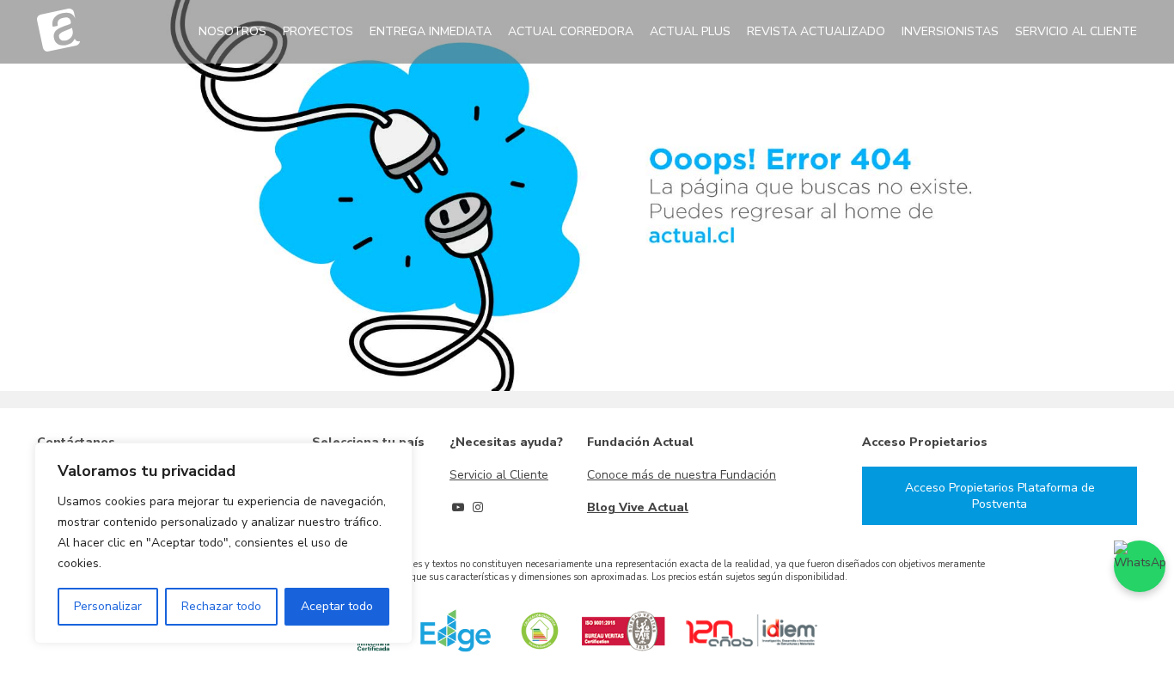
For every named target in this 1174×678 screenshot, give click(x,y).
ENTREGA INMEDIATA (431, 31)
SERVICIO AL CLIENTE (1076, 31)
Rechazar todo (221, 606)
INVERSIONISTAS (950, 31)
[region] (223, 543)
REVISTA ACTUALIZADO (816, 31)
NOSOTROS (232, 31)
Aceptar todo (337, 606)
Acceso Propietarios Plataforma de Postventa (1000, 495)
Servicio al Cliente (498, 475)
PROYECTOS (318, 31)
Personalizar (108, 606)
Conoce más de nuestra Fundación (681, 475)
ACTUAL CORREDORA (570, 31)
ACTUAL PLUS (690, 31)
